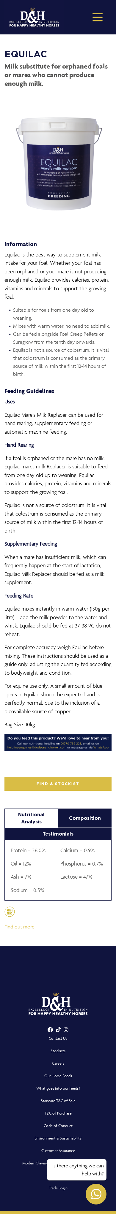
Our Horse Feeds (58, 1075)
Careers (58, 1063)
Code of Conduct (58, 1125)
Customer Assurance (58, 1150)
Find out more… (20, 927)
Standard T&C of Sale (58, 1100)
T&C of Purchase (58, 1113)
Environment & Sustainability (58, 1138)
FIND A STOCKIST (58, 784)
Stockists (58, 1050)
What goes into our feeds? (58, 1088)
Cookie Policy (58, 1175)
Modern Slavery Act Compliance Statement (58, 1163)
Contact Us (58, 1038)
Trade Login (58, 1188)
